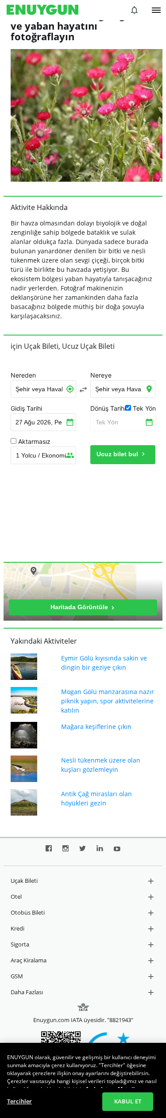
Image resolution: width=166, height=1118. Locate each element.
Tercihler (19, 1101)
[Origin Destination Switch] (83, 389)
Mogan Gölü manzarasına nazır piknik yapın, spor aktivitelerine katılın (107, 700)
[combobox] (43, 389)
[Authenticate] (156, 10)
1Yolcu (41, 455)
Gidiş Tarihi (26, 408)
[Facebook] (48, 852)
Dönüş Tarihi (108, 408)
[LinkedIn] (99, 852)
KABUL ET (127, 1101)
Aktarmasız (34, 441)
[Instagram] (65, 852)
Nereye (101, 375)
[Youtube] (117, 852)
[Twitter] (82, 852)
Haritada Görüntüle (80, 607)
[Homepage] (42, 10)
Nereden (23, 375)
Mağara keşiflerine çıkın (96, 726)
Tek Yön (107, 422)
